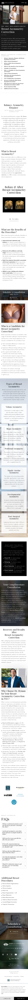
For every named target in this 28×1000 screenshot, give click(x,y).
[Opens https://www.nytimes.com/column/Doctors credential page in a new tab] (20, 788)
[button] (26, 2)
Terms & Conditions (8, 976)
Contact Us (14, 297)
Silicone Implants (7, 888)
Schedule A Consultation (10, 68)
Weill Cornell (15, 730)
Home (2, 26)
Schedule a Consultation (14, 924)
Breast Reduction (7, 895)
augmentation (18, 172)
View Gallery (15, 219)
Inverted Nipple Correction (10, 902)
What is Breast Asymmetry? (11, 61)
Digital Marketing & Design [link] (15, 980)
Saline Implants (7, 886)
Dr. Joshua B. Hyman (12, 706)
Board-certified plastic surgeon (11, 723)
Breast (7, 26)
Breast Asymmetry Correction (17, 26)
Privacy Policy (16, 976)
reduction (3, 174)
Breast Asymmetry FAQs (10, 86)
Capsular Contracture (8, 904)
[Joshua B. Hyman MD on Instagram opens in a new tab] (3, 954)
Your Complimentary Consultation (12, 78)
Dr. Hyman (24, 116)
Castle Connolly (12, 753)
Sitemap (22, 976)
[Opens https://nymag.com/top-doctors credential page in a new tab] (20, 795)
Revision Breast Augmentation (10, 883)
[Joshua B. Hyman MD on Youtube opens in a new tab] (15, 954)
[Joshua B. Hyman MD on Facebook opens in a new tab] (7, 954)
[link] (14, 949)
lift (10, 174)
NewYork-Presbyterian (8, 739)
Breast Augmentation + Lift (10, 892)
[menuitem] (3, 954)
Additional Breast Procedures (11, 88)
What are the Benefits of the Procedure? (14, 66)
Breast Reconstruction (8, 897)
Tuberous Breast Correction (10, 899)
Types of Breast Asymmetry (11, 73)
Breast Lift (5, 890)
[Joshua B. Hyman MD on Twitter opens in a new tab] (11, 954)
